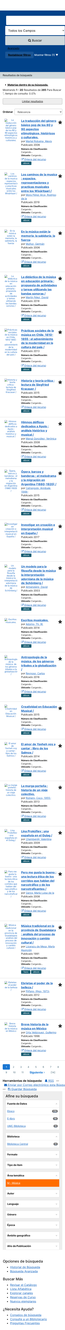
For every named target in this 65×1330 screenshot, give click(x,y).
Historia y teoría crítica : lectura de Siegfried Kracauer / (38, 385)
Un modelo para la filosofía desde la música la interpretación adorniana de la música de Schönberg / (38, 575)
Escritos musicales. (35, 620)
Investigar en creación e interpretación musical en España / (38, 529)
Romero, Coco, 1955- (38, 797)
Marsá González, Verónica (41, 438)
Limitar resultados (32, 101)
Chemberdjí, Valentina (38, 839)
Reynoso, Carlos (35, 673)
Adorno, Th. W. (34, 624)
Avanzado (13, 48)
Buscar (36, 40)
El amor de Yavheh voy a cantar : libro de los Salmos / (38, 748)
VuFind (9, 5)
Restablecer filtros (19, 54)
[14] (53, 1072)
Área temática (15, 1175)
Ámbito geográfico (18, 1235)
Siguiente (37, 1072)
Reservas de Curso (23, 1297)
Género (11, 1214)
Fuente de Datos (17, 1103)
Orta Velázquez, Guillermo (41, 1032)
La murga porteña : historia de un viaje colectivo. (34, 790)
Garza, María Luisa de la (40, 892)
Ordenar (8, 111)
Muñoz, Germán (35, 243)
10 (14, 1072)
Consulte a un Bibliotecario (28, 1319)
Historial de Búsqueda (25, 1267)
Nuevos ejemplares (23, 1301)
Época (11, 1224)
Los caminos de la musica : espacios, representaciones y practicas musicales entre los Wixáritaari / (39, 183)
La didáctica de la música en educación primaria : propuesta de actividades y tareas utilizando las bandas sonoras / (39, 285)
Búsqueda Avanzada (24, 1271)
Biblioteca (13, 1136)
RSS (50, 1080)
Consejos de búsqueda (25, 1315)
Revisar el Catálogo (23, 1285)
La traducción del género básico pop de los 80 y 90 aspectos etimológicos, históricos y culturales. (38, 129)
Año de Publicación (19, 1245)
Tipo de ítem (14, 1164)
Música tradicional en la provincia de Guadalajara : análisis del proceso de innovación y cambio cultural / (38, 934)
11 (22, 1072)
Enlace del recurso (35, 159)
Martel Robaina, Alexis (39, 141)
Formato (12, 1154)
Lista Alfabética (20, 1289)
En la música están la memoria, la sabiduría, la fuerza (38, 236)
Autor (10, 1193)
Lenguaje (13, 1203)
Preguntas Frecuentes (25, 1323)
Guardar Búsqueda (23, 1089)
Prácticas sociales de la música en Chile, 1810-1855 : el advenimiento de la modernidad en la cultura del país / (37, 339)
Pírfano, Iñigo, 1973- (38, 991)
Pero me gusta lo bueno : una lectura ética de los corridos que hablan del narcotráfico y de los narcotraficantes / (38, 881)
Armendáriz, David (37, 586)
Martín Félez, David (37, 297)
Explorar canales (21, 1293)
